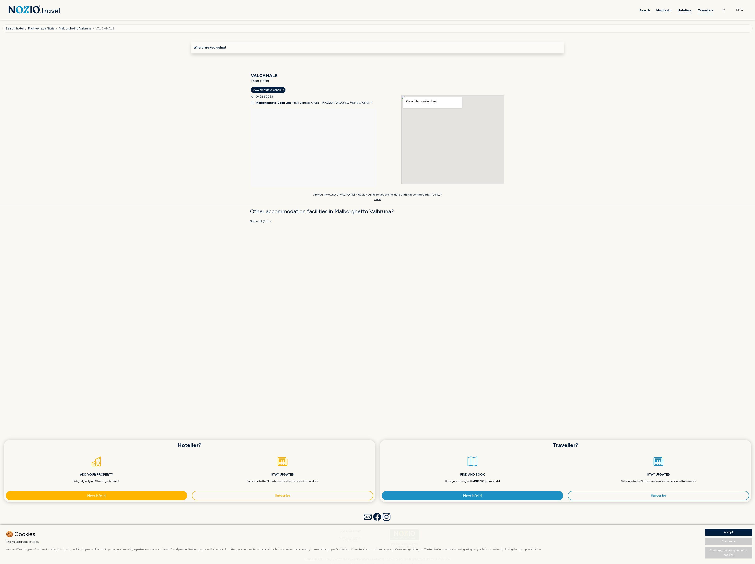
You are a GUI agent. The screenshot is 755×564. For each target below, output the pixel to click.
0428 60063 (264, 96)
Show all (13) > (260, 221)
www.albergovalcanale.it (268, 90)
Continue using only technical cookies (728, 552)
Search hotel (15, 28)
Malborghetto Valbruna (75, 28)
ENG (739, 10)
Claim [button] (377, 199)
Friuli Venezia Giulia (41, 28)
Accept (728, 532)
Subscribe (282, 495)
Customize (728, 541)
